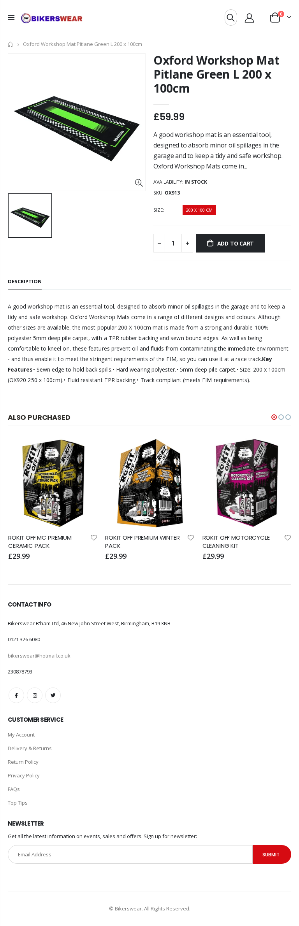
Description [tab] (25, 281)
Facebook (16, 695)
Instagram (34, 695)
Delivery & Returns (30, 748)
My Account (21, 734)
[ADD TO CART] (84, 451)
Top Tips (18, 802)
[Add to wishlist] (94, 537)
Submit (271, 854)
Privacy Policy (24, 775)
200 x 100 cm (199, 210)
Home (11, 44)
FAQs (14, 789)
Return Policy (23, 761)
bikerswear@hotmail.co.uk (39, 655)
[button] (274, 417)
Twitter (53, 695)
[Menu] (11, 17)
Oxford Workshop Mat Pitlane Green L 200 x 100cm (216, 74)
